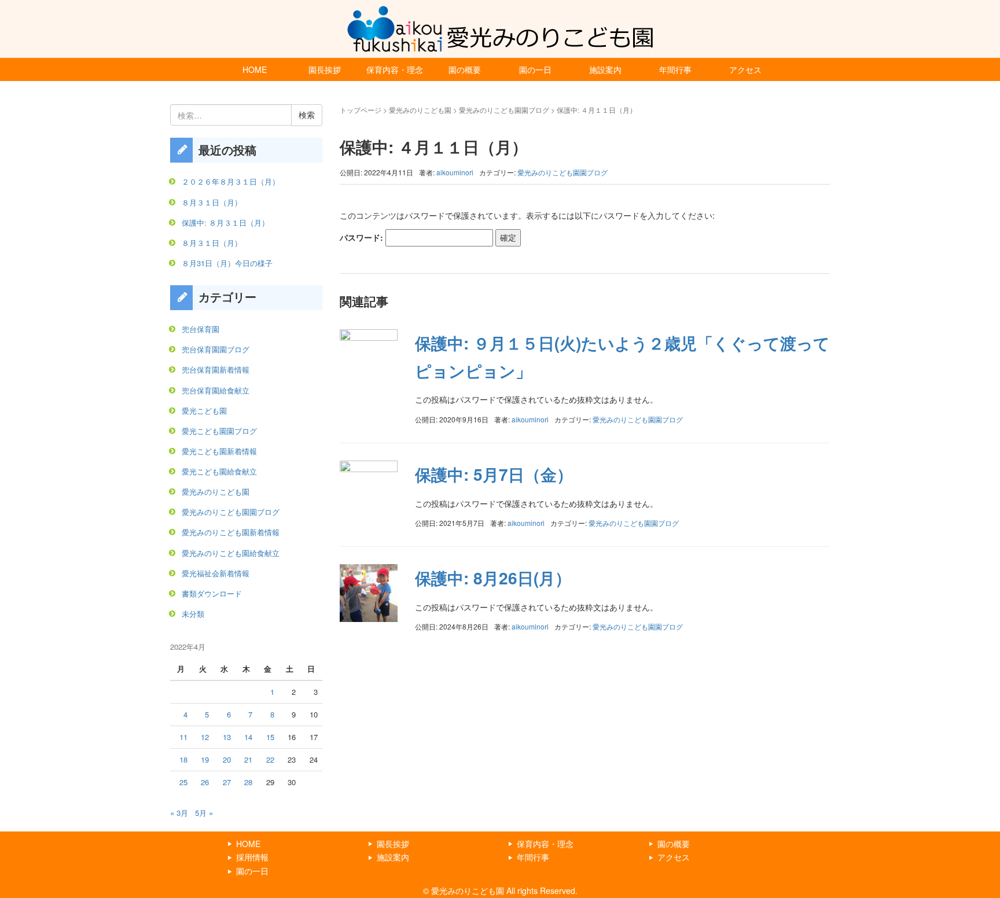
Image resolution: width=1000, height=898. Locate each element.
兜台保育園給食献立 (215, 390)
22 (270, 759)
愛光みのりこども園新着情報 (231, 532)
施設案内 (605, 69)
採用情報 (252, 857)
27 (227, 781)
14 (248, 736)
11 (183, 736)
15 (270, 736)
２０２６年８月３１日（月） (231, 181)
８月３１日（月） (212, 202)
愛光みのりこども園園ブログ (504, 110)
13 (227, 736)
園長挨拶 (324, 69)
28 (248, 781)
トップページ (360, 110)
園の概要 (464, 69)
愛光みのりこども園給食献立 (231, 552)
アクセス (745, 69)
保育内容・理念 (394, 69)
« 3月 (179, 812)
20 (227, 759)
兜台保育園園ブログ (215, 349)
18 (183, 759)
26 (205, 781)
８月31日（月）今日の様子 (227, 262)
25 (183, 781)
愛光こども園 (204, 410)
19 (205, 759)
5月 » (204, 812)
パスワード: (362, 237)
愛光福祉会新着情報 (215, 573)
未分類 (193, 613)
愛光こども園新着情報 (219, 451)
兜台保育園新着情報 (215, 369)
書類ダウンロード (212, 593)
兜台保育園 (200, 328)
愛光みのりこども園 (420, 110)
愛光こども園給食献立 (219, 471)
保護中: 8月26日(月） (493, 578)
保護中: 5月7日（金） (494, 474)
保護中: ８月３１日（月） (225, 222)
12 (205, 736)
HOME (254, 69)
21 (248, 759)
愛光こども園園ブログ (219, 430)
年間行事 (675, 69)
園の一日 (535, 69)
